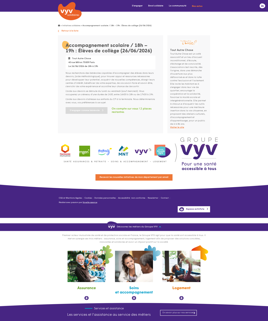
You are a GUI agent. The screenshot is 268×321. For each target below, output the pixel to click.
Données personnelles (105, 198)
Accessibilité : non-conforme (131, 198)
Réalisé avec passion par (78, 202)
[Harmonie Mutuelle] (65, 149)
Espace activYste (195, 209)
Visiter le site (177, 127)
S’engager (137, 6)
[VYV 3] (143, 149)
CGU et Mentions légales (70, 198)
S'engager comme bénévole (85, 110)
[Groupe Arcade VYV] (162, 149)
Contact (165, 198)
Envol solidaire (155, 6)
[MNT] (123, 149)
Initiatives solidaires (71, 26)
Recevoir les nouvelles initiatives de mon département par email (134, 177)
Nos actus (197, 5)
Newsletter (153, 198)
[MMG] (104, 149)
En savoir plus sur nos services (178, 313)
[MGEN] (84, 149)
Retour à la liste (70, 31)
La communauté (177, 6)
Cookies (88, 198)
